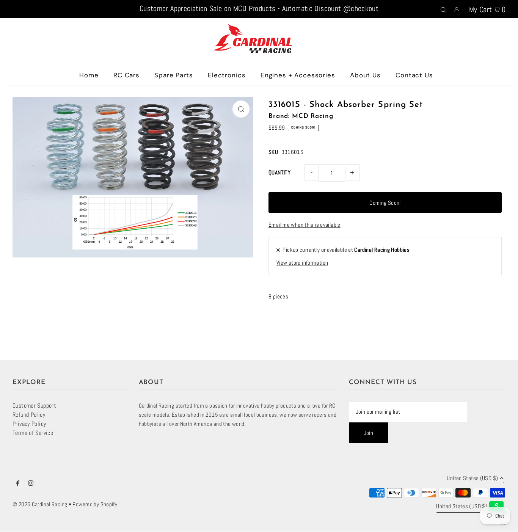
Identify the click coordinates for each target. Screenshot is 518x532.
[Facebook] (17, 483)
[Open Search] (443, 9)
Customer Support (34, 406)
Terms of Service (33, 433)
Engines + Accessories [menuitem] (298, 75)
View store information (302, 262)
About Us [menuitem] (365, 75)
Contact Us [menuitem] (414, 75)
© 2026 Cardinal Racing (40, 504)
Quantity (279, 172)
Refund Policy (29, 415)
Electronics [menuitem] (226, 75)
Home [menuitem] (88, 75)
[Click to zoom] (241, 109)
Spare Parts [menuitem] (173, 75)
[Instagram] (30, 483)
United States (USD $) (472, 478)
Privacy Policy (29, 424)
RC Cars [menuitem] (126, 75)
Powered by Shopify (94, 504)
